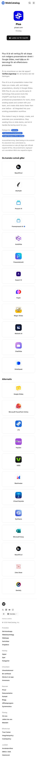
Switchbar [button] (5, 641)
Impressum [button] (6, 755)
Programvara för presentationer (12, 133)
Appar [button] (4, 654)
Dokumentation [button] (7, 693)
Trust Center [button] (6, 732)
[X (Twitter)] (3, 610)
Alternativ (7, 379)
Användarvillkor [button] (7, 748)
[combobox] (12, 614)
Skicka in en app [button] (8, 677)
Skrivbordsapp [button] (7, 631)
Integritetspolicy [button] (7, 735)
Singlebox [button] (5, 644)
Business (14, 130)
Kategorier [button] (5, 661)
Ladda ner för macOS (19, 38)
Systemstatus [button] (7, 706)
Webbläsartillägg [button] (8, 635)
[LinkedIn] (6, 610)
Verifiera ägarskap (9, 74)
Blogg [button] (4, 700)
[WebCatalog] (3, 604)
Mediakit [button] (5, 722)
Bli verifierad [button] (6, 674)
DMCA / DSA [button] (6, 752)
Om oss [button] (4, 716)
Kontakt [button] (4, 696)
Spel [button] (3, 657)
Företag (18, 31)
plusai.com (18, 27)
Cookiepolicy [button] (6, 739)
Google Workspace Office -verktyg (13, 136)
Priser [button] (4, 690)
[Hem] (11, 3)
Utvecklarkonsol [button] (7, 670)
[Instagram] (13, 610)
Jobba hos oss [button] (7, 719)
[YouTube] (9, 610)
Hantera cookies (7, 618)
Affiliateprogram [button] (7, 703)
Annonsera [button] (5, 680)
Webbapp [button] (5, 638)
